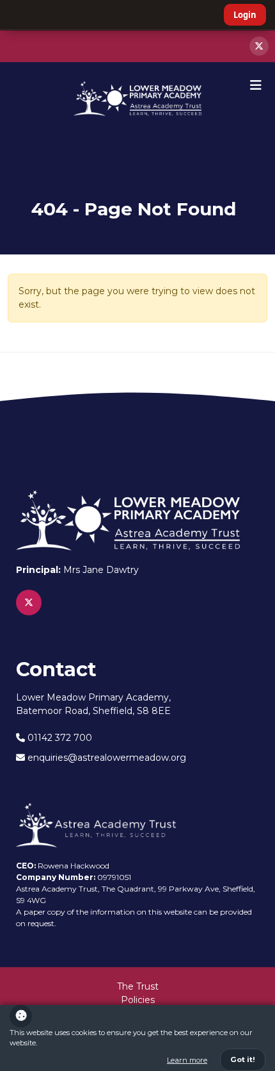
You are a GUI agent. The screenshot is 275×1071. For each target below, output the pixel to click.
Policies (138, 1000)
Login (244, 15)
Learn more (187, 1060)
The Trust (138, 986)
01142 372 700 (58, 737)
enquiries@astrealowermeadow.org (105, 757)
